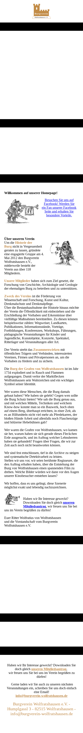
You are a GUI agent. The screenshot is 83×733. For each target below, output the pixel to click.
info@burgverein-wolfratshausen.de (41, 696)
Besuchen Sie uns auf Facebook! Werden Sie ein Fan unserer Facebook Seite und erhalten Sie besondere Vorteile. (59, 207)
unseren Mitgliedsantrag (48, 669)
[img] (41, 11)
